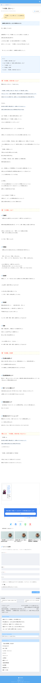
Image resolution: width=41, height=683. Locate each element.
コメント (3, 552)
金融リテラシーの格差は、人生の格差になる (12, 619)
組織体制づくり (10, 528)
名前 (2, 567)
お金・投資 (5, 648)
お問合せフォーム (20, 680)
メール (3, 572)
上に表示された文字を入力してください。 (10, 587)
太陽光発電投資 (6, 662)
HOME (21, 677)
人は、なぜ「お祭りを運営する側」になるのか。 (13, 629)
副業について (5, 660)
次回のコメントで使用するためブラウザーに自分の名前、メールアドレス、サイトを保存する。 (20, 581)
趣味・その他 (5, 670)
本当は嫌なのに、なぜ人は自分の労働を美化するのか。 (14, 621)
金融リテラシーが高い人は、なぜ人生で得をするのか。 (14, 626)
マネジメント (5, 655)
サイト (2, 577)
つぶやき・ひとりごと (7, 650)
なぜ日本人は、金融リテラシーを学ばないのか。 (13, 624)
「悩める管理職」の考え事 (8, 643)
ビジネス (4, 653)
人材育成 (4, 658)
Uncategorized (6, 645)
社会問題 (4, 665)
